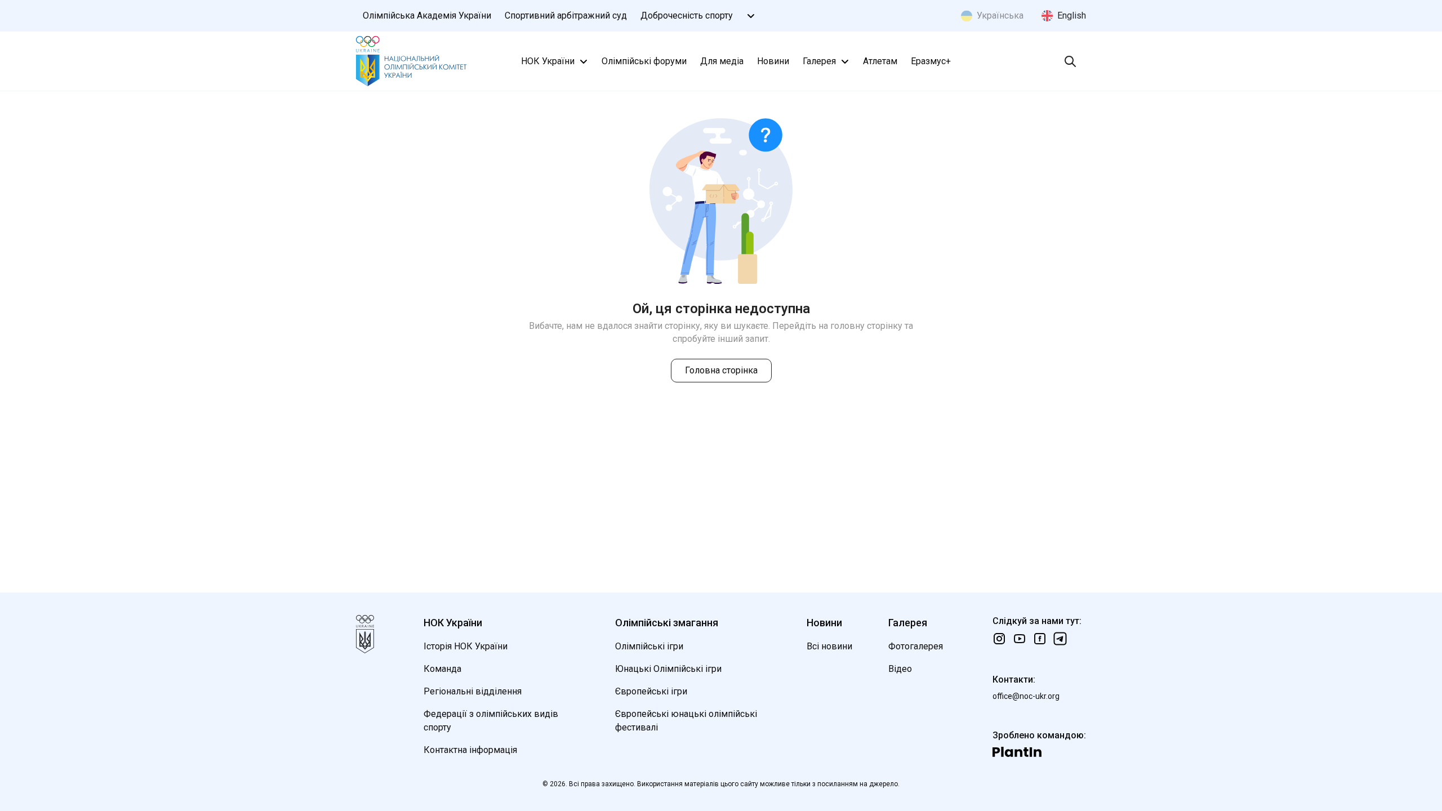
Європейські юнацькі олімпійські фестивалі (686, 720)
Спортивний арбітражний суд (566, 15)
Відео (900, 668)
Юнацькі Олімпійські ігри (668, 668)
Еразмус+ (931, 61)
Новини (773, 61)
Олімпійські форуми (644, 61)
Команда (442, 668)
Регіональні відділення (473, 691)
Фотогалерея (915, 646)
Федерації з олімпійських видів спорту (491, 720)
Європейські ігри (651, 691)
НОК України (548, 61)
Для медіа (722, 61)
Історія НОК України (466, 646)
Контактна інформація (470, 750)
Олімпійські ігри (649, 646)
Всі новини (829, 646)
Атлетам (880, 61)
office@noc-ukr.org (1026, 696)
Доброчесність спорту (686, 15)
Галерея (819, 61)
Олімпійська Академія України (427, 15)
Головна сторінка (721, 370)
